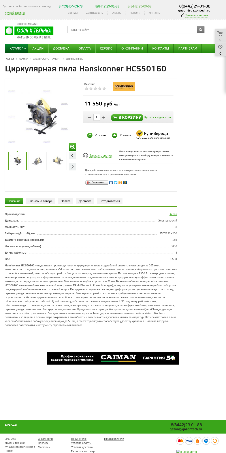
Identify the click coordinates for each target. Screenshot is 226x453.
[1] (86, 88)
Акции (38, 49)
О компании (132, 49)
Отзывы (117, 12)
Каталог (16, 49)
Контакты (154, 12)
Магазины (44, 447)
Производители (114, 438)
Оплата (85, 49)
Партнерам (187, 49)
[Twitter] (115, 182)
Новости (135, 12)
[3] (95, 88)
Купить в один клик (157, 117)
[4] (100, 88)
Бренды (73, 12)
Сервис (106, 49)
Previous (72, 155)
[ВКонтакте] (111, 182)
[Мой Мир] (125, 182)
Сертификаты (95, 12)
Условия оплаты (81, 443)
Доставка (61, 49)
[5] (104, 88)
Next (72, 166)
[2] (91, 88)
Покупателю (79, 438)
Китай (173, 214)
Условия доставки (82, 447)
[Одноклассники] (120, 182)
